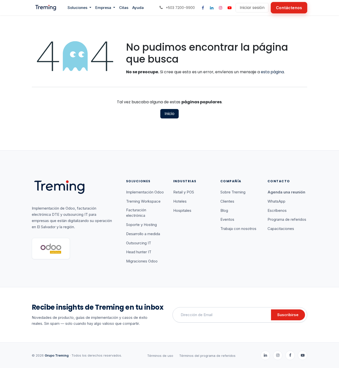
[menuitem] (79, 8)
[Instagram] (221, 8)
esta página (272, 72)
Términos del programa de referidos (207, 356)
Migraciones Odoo (142, 261)
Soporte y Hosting (141, 224)
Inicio (169, 113)
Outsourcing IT (138, 243)
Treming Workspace (143, 201)
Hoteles (180, 201)
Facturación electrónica (136, 213)
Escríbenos (277, 210)
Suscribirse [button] (288, 314)
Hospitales (182, 210)
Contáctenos (289, 7)
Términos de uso (160, 356)
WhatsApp (276, 201)
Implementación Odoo (145, 192)
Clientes (227, 201)
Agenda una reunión (286, 192)
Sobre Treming (232, 192)
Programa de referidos (287, 219)
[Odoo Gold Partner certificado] (51, 248)
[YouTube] (230, 8)
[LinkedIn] (212, 8)
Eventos (227, 219)
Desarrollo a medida (143, 233)
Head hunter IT (138, 252)
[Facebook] (203, 8)
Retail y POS (183, 192)
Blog (224, 210)
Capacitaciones (281, 228)
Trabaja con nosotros (238, 228)
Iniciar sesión (252, 7)
